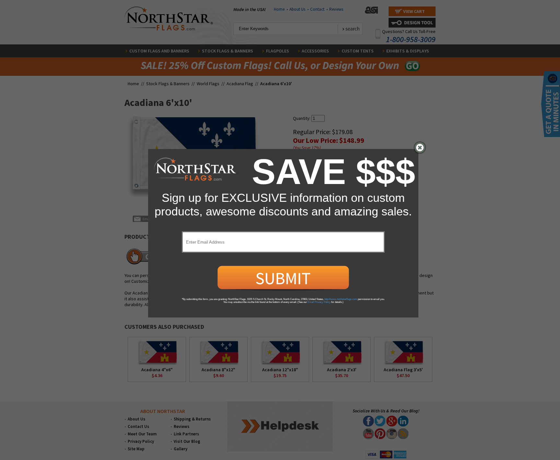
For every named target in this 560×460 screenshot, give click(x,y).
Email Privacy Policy (319, 302)
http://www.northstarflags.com (340, 299)
